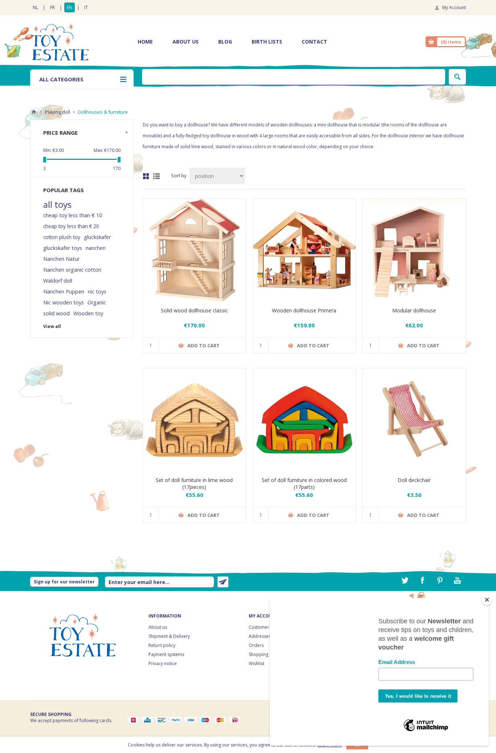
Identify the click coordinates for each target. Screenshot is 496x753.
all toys (57, 204)
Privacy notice (163, 663)
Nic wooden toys (63, 302)
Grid (146, 176)
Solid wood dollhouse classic (194, 310)
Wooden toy (88, 313)
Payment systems (166, 654)
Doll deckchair (414, 480)
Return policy (162, 645)
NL (35, 7)
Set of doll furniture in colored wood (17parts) (304, 483)
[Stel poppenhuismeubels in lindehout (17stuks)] (194, 419)
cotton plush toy (61, 237)
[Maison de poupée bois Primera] (304, 250)
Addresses (260, 636)
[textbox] (293, 77)
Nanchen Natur (61, 258)
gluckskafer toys (62, 247)
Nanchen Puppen (63, 291)
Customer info (263, 627)
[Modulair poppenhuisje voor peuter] (414, 250)
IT (86, 7)
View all (52, 326)
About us (158, 627)
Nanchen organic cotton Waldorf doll (72, 275)
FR (52, 7)
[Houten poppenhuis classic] (194, 250)
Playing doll (57, 112)
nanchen (96, 247)
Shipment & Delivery (169, 636)
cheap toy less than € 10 (72, 215)
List (156, 176)
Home (33, 112)
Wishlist (256, 663)
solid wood (56, 313)
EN (69, 7)
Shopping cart (263, 654)
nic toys (97, 291)
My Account (454, 7)
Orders (256, 645)
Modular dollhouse (414, 310)
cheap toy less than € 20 (71, 226)
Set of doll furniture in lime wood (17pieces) (194, 483)
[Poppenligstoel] (414, 419)
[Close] (486, 599)
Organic (97, 302)
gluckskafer (97, 237)
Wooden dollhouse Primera (304, 310)
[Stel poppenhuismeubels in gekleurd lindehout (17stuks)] (304, 419)
